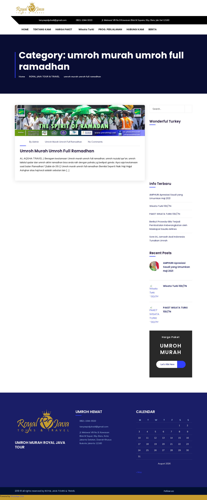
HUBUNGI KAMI (135, 29)
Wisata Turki (86, 29)
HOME (25, 29)
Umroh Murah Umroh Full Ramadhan (57, 151)
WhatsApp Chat (17, 496)
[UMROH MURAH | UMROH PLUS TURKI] (30, 8)
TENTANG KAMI (42, 29)
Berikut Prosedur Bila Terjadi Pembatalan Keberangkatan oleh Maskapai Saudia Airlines (168, 225)
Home (22, 76)
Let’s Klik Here (167, 364)
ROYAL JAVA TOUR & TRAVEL (44, 76)
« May (139, 472)
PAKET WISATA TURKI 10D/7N (164, 213)
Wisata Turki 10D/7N (160, 206)
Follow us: (169, 491)
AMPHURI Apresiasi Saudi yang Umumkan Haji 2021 (166, 196)
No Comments (95, 141)
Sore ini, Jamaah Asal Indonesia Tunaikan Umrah (167, 238)
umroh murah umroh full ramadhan (63, 141)
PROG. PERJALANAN (110, 29)
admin (35, 141)
